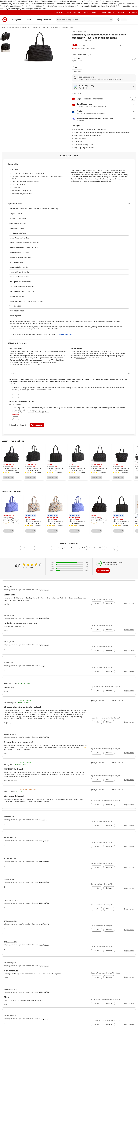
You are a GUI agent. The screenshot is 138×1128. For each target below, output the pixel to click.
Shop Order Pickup (125, 6)
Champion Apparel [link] (111, 548)
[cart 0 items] (133, 19)
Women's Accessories (50, 27)
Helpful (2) (33, 389)
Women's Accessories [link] (42, 548)
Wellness (54, 4)
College (30, 1)
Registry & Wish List (107, 12)
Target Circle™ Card (73, 12)
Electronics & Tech (95, 4)
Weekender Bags (67, 27)
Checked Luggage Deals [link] (60, 548)
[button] (78, 41)
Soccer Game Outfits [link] (95, 548)
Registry (18, 9)
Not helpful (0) (41, 389)
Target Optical (43, 6)
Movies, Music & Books (122, 4)
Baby (10, 4)
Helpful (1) (31, 412)
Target (4, 27)
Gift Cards (18, 6)
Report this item (77, 93)
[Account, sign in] (122, 19)
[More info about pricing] (121, 46)
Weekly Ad (114, 6)
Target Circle (33, 9)
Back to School (21, 1)
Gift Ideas (10, 6)
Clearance (57, 6)
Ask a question (37, 425)
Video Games (107, 4)
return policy (80, 358)
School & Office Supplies (67, 4)
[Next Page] (134, 59)
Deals (50, 6)
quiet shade (80, 59)
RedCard (24, 9)
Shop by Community (30, 6)
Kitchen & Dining (82, 1)
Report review (129, 603)
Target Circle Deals (102, 6)
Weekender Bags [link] (27, 548)
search (111, 20)
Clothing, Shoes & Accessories (53, 1)
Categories (16, 19)
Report (49, 389)
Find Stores (42, 9)
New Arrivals (66, 6)
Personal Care (22, 4)
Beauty (14, 4)
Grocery (108, 1)
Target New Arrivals (7, 1)
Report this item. (65, 334)
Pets (44, 4)
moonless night (74, 59)
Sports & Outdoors (35, 4)
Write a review (103, 570)
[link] (78, 41)
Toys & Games (82, 4)
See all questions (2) (18, 425)
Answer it (15, 396)
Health (48, 4)
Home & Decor (70, 1)
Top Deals (91, 6)
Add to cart (77, 72)
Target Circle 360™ (90, 12)
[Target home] (4, 19)
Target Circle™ (58, 12)
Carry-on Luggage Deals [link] (78, 548)
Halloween (37, 1)
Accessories (36, 27)
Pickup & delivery (44, 19)
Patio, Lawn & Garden (97, 1)
